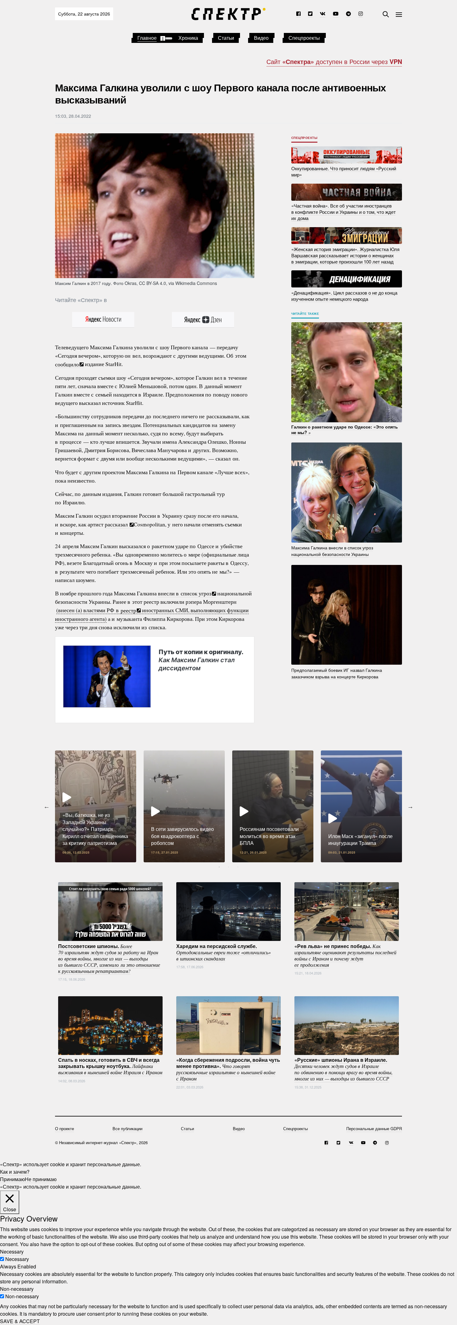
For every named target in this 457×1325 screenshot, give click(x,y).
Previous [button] (47, 806)
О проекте (64, 1128)
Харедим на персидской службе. (223, 951)
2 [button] (228, 867)
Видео (261, 37)
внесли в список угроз (184, 593)
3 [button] (238, 867)
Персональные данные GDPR (374, 1128)
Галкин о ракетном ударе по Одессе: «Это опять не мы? (344, 429)
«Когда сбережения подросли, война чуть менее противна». (228, 1069)
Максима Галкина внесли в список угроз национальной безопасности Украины (332, 550)
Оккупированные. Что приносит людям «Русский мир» (343, 171)
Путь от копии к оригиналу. (201, 660)
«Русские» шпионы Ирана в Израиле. (343, 1069)
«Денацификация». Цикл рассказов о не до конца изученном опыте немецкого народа (344, 295)
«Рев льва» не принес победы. (345, 955)
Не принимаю (41, 1179)
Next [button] (410, 806)
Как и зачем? (15, 1171)
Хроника (188, 37)
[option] (95, 806)
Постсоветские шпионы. (109, 958)
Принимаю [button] (12, 1179)
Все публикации (127, 1128)
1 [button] (219, 867)
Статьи (226, 37)
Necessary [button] (12, 1251)
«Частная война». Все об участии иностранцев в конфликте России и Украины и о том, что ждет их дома (343, 211)
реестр (128, 610)
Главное (147, 37)
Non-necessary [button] (17, 1288)
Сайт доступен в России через (334, 61)
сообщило (67, 364)
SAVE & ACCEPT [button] (20, 1321)
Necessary (17, 1259)
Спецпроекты (304, 37)
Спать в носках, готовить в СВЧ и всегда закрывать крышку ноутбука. (110, 1065)
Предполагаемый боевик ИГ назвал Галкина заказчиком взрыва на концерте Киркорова (336, 673)
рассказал (117, 524)
